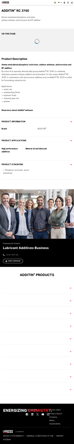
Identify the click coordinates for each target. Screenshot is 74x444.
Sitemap (7, 440)
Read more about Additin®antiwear (17, 110)
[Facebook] (27, 414)
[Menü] (72, 2)
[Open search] (68, 2)
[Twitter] (37, 414)
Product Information (13, 122)
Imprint (60, 436)
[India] (55, 2)
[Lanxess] (9, 432)
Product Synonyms (12, 164)
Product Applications (14, 141)
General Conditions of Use (39, 436)
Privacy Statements (13, 436)
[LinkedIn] (32, 414)
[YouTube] (43, 414)
